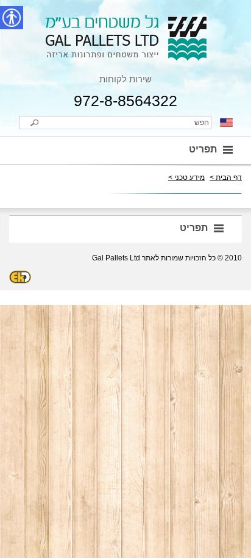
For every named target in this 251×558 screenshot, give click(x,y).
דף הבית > (226, 177)
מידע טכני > (186, 177)
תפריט (203, 149)
